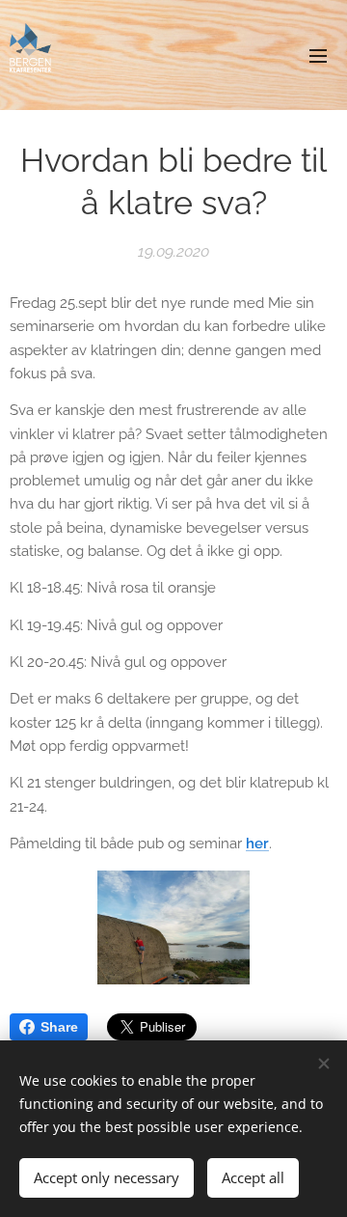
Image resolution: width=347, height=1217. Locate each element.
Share (59, 1027)
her (257, 843)
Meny (318, 55)
